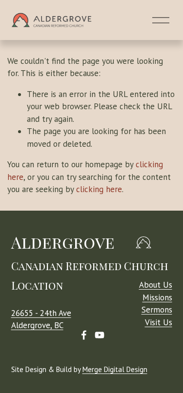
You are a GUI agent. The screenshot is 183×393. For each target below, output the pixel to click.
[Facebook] (84, 335)
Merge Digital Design (114, 369)
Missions (157, 297)
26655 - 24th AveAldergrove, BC (41, 319)
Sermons (157, 309)
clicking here (99, 189)
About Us (155, 284)
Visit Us (158, 322)
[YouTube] (99, 335)
